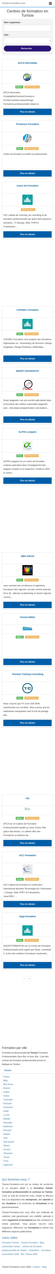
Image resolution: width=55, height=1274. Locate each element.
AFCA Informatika (27, 63)
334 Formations (31, 395)
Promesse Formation (27, 124)
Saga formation (27, 916)
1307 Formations (32, 87)
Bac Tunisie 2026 (29, 1254)
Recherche (26, 48)
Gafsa (6, 1096)
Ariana (6, 1076)
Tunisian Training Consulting (27, 674)
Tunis (5, 1161)
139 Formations (32, 818)
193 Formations (31, 580)
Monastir (7, 1130)
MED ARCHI (27, 556)
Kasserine (8, 1107)
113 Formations (32, 879)
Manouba (7, 1122)
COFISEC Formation (27, 310)
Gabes (6, 1092)
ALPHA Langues (27, 432)
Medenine (8, 1126)
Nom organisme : (12, 22)
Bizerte (6, 1088)
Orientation (34, 1250)
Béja (5, 1080)
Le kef (6, 1115)
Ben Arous (8, 1084)
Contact (36, 1267)
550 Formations (31, 148)
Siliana (6, 1145)
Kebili (6, 1111)
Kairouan (7, 1103)
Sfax (5, 1138)
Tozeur (6, 1157)
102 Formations (31, 940)
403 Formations (31, 334)
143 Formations (31, 698)
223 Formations (31, 456)
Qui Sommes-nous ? (16, 1179)
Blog (42, 1242)
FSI (27, 798)
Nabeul (6, 1134)
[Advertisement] (27, 274)
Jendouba (8, 1099)
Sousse (6, 1149)
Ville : (7, 35)
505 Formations (28, 209)
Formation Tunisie (10, 1242)
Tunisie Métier (27, 617)
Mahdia (6, 1119)
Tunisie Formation (29, 1242)
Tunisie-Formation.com (13, 3)
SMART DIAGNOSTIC (27, 371)
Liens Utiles (10, 1237)
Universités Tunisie (11, 1246)
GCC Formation (27, 855)
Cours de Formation (27, 185)
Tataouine (7, 1153)
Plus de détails (27, 112)
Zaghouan (8, 1165)
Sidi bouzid (8, 1142)
